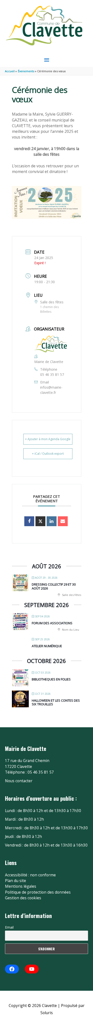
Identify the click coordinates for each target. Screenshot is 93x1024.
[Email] (63, 521)
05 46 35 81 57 (52, 374)
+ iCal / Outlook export (48, 453)
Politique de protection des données (38, 892)
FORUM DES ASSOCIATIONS (52, 623)
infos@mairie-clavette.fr (51, 390)
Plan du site (15, 880)
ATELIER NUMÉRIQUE (47, 646)
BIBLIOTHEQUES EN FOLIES (51, 679)
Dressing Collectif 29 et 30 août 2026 (54, 586)
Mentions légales (20, 886)
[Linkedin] (52, 521)
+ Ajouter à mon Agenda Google (47, 439)
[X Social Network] (40, 521)
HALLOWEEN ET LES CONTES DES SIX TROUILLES (56, 702)
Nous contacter (18, 780)
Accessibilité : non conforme (30, 875)
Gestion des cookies (23, 898)
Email (9, 927)
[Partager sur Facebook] (29, 521)
